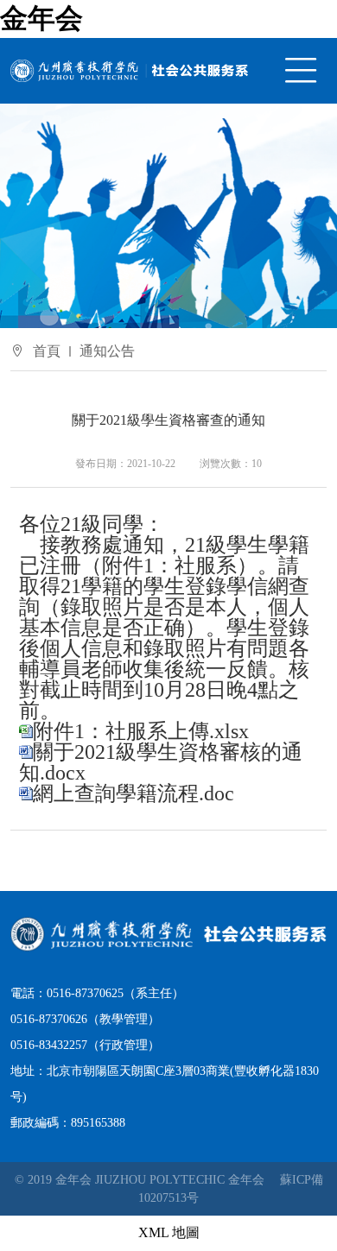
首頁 (46, 351)
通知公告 (107, 351)
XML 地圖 (169, 1232)
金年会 (41, 18)
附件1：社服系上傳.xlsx (141, 731)
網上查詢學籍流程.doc (133, 793)
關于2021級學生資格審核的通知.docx (160, 762)
